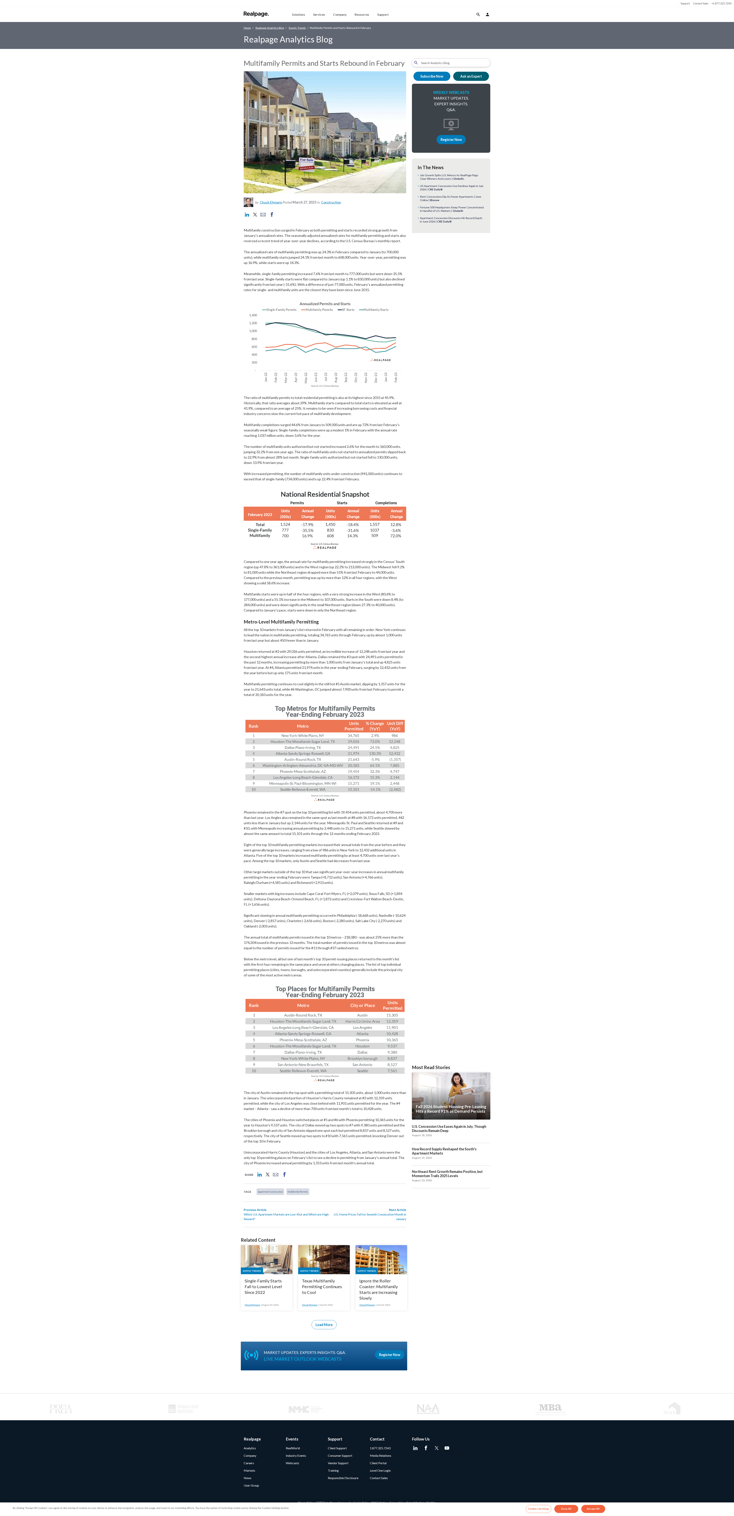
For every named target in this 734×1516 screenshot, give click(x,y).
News (247, 1478)
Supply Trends (297, 27)
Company (340, 14)
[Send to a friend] (263, 214)
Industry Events (296, 1455)
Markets (249, 1470)
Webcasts (292, 1463)
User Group (251, 1485)
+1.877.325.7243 (722, 3)
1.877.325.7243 (380, 1448)
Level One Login (380, 1470)
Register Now (451, 139)
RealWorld (293, 1448)
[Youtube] (446, 1448)
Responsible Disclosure (343, 1478)
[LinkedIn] (415, 1448)
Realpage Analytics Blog (269, 27)
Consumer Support (340, 1455)
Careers (249, 1463)
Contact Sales (700, 3)
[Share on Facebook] (272, 214)
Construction (331, 202)
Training (333, 1470)
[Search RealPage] (478, 14)
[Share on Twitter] (255, 214)
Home (247, 27)
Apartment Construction (270, 1191)
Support (685, 3)
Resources (362, 14)
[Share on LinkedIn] (247, 214)
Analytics (250, 1448)
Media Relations (380, 1455)
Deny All (566, 1508)
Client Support (337, 1448)
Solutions (298, 14)
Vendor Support (338, 1463)
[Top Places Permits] (325, 1033)
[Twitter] (436, 1448)
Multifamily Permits (298, 1191)
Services (319, 14)
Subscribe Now (431, 76)
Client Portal (378, 1463)
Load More (324, 1325)
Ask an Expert (471, 76)
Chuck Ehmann (271, 202)
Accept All (593, 1508)
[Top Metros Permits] (325, 753)
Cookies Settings (538, 1508)
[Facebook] (425, 1448)
